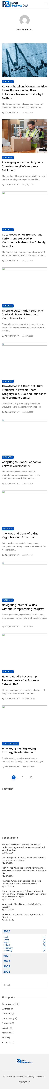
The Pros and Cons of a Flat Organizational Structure (20, 535)
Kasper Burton (24, 29)
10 (31, 777)
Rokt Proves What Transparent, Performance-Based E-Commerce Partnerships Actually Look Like (23, 240)
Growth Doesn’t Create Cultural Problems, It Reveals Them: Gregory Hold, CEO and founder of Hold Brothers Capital (24, 392)
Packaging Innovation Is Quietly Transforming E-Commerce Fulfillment (22, 166)
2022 (6, 972)
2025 (6, 956)
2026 (6, 931)
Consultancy (8, 1018)
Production (7, 1042)
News (4, 1037)
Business (7, 81)
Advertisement (10, 744)
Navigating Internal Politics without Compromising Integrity (23, 607)
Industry (7, 457)
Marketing (6, 1032)
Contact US (24, 1082)
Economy (7, 529)
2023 (6, 966)
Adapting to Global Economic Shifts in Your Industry (21, 464)
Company (7, 600)
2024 (6, 961)
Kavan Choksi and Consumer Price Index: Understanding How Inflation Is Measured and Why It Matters (24, 92)
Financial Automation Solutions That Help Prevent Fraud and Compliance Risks (22, 314)
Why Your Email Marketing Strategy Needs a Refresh (19, 751)
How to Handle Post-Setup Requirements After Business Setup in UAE (20, 680)
